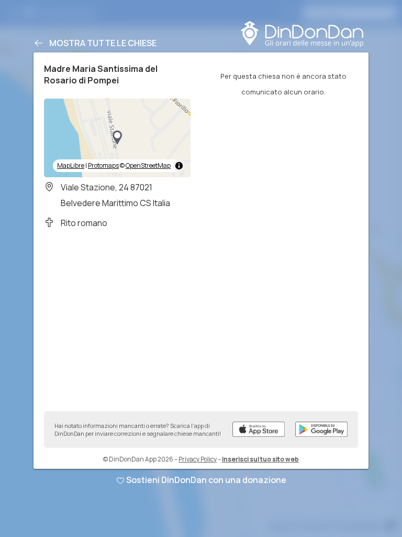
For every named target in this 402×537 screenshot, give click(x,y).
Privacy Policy (197, 459)
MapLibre (70, 165)
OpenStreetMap (148, 165)
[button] (117, 138)
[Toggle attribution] (179, 165)
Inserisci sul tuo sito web (260, 459)
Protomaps (103, 165)
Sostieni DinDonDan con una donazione (206, 480)
